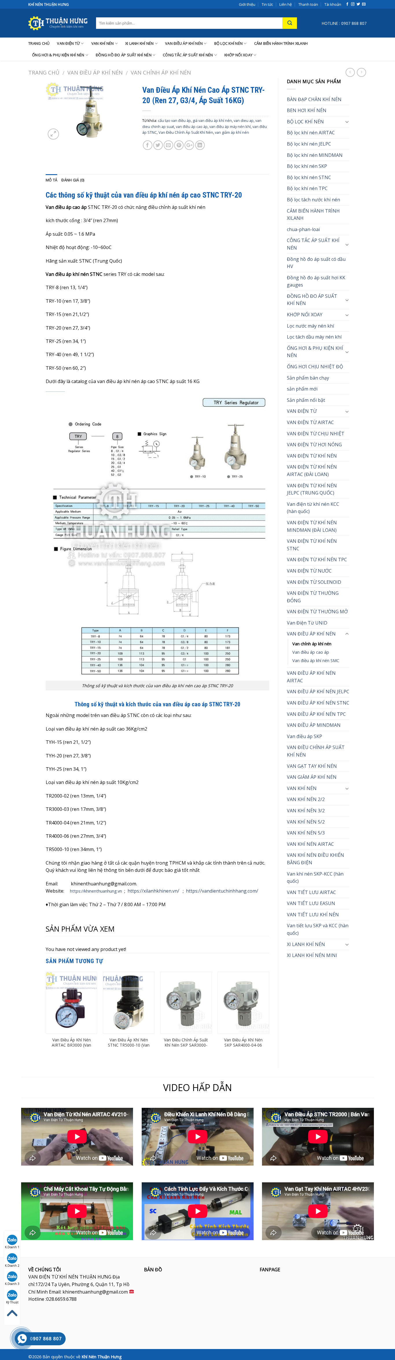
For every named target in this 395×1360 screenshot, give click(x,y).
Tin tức (267, 4)
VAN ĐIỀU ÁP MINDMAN (314, 725)
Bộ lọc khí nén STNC (309, 177)
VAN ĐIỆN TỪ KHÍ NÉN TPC (317, 559)
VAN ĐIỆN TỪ (68, 43)
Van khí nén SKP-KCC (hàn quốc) (315, 878)
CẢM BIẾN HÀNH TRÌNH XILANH (281, 43)
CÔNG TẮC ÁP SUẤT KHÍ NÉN (188, 54)
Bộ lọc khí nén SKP (307, 166)
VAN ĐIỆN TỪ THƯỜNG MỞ (317, 611)
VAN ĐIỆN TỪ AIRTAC (310, 422)
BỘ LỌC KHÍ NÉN (228, 43)
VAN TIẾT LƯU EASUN (311, 903)
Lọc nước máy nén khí (310, 326)
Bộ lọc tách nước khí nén (313, 199)
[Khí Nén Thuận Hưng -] (57, 23)
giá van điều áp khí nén (212, 120)
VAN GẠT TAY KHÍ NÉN (312, 766)
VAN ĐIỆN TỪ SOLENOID (314, 582)
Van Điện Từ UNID (307, 623)
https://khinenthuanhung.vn (96, 891)
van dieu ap (244, 120)
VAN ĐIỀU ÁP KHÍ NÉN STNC (318, 703)
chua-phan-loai (303, 229)
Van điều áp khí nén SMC (315, 660)
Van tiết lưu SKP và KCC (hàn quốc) (317, 929)
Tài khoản (332, 4)
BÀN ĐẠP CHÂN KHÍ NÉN (314, 99)
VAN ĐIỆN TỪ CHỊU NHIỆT (315, 433)
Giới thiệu (247, 4)
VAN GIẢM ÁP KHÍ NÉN (312, 777)
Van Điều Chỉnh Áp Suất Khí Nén (185, 132)
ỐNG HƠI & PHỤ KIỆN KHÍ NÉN (58, 54)
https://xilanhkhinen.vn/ (153, 891)
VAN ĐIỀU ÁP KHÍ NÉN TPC (316, 714)
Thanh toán (308, 4)
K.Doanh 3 (12, 1284)
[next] (269, 1015)
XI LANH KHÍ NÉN (139, 43)
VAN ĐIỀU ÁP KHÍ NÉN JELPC (318, 691)
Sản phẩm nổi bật (306, 400)
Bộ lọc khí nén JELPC (309, 144)
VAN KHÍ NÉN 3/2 (306, 810)
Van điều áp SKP (304, 736)
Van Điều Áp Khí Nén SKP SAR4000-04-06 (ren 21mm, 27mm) (243, 1045)
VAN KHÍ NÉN (102, 43)
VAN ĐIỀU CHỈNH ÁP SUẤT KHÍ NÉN (316, 751)
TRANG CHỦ (38, 43)
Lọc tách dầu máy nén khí (314, 337)
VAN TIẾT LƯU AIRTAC (311, 892)
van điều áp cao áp (192, 126)
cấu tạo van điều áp (174, 120)
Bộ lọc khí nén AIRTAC (311, 132)
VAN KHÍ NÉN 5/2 (306, 822)
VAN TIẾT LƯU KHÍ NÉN (313, 914)
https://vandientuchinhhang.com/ (222, 891)
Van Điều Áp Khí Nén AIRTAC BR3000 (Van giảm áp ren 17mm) (71, 1045)
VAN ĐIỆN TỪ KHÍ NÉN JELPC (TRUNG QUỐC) (312, 489)
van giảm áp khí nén (232, 132)
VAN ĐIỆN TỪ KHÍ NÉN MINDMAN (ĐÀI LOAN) (312, 526)
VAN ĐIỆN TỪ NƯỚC (309, 571)
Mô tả (51, 180)
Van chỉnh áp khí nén (161, 72)
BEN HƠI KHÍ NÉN (306, 110)
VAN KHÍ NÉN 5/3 (306, 833)
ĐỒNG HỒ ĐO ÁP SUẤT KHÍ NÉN (124, 54)
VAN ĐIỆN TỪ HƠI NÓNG (314, 444)
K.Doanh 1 (12, 1247)
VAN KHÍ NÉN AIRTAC (310, 844)
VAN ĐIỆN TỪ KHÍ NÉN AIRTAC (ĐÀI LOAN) (312, 471)
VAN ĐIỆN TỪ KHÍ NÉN (312, 456)
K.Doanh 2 (12, 1266)
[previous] (46, 1015)
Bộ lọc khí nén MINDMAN (315, 155)
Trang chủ (43, 72)
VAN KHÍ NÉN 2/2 (306, 799)
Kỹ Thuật (12, 1302)
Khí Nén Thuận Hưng (102, 1356)
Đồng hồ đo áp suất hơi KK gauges (316, 281)
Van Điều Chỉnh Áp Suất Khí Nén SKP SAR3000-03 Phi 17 (186, 1045)
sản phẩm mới (302, 389)
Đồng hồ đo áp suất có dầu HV (316, 263)
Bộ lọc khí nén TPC (307, 188)
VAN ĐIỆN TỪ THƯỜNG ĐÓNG (313, 597)
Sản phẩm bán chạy (308, 378)
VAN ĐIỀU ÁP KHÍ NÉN (184, 43)
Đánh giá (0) (72, 180)
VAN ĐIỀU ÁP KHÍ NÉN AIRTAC (311, 677)
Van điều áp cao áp (310, 652)
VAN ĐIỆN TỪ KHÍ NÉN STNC (312, 545)
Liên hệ (285, 4)
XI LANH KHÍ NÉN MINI (312, 955)
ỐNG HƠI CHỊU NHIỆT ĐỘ (315, 366)
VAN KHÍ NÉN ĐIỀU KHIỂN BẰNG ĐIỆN (315, 859)
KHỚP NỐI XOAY (238, 54)
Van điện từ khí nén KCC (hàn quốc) (313, 508)
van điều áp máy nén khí (230, 126)
